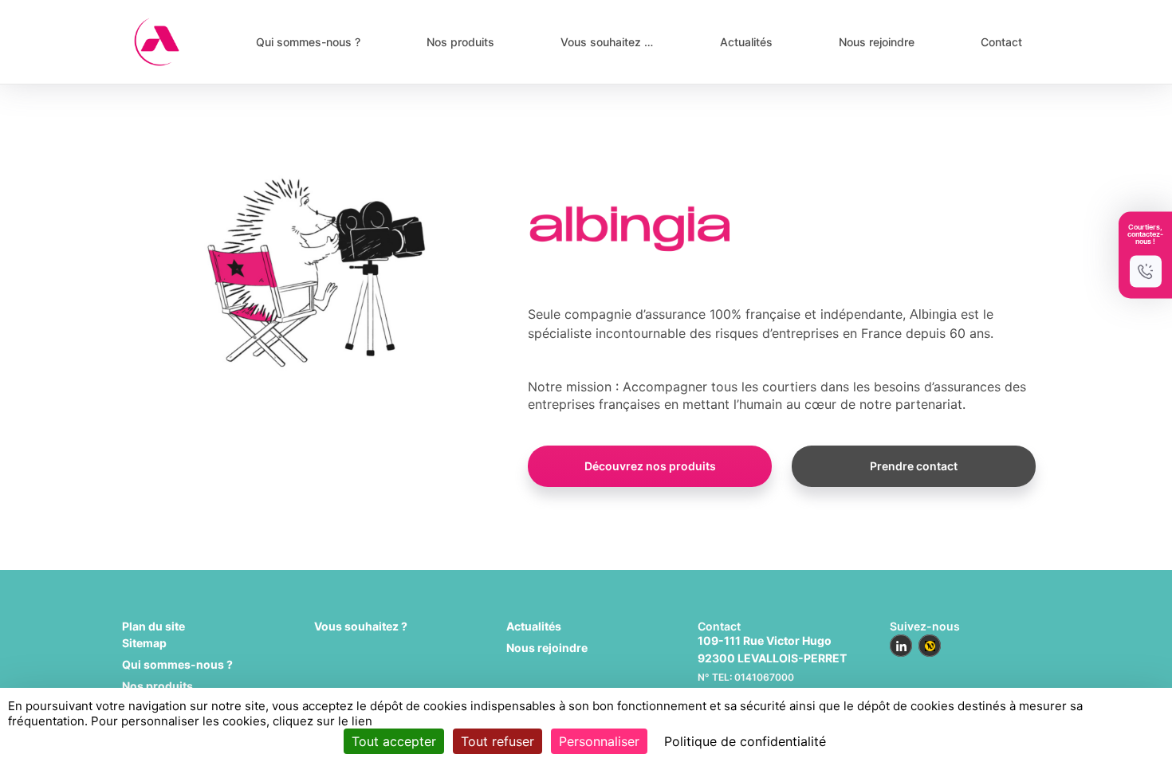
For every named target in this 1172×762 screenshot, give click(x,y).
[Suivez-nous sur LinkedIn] (901, 645)
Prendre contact (914, 466)
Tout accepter (394, 741)
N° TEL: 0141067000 (746, 677)
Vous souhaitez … (606, 42)
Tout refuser (497, 741)
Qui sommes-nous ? (308, 42)
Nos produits (460, 42)
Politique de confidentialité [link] (745, 741)
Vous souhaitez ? (360, 626)
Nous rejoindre (876, 42)
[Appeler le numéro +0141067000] (1146, 272)
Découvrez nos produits (650, 466)
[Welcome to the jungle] (929, 645)
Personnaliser (599, 741)
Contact (1001, 42)
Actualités (746, 42)
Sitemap (144, 643)
